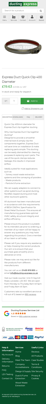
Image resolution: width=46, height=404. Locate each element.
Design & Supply (23, 371)
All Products (37, 356)
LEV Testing (7, 374)
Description (7, 117)
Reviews (35, 352)
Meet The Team (22, 360)
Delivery (38, 117)
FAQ (28, 117)
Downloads (18, 117)
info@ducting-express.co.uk (24, 273)
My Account (7, 355)
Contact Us (7, 379)
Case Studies (37, 360)
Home (18, 352)
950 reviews (30, 294)
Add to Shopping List (33, 109)
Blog (17, 356)
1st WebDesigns (14, 396)
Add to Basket (33, 102)
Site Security (37, 371)
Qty (6, 101)
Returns (5, 366)
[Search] (41, 11)
